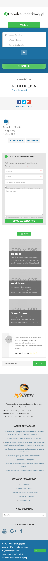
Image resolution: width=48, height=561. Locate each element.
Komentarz (11, 191)
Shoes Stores (19, 313)
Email (8, 176)
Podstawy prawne (24, 488)
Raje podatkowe (25, 500)
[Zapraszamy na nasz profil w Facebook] (21, 531)
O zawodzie (25, 484)
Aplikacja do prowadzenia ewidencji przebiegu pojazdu (24, 470)
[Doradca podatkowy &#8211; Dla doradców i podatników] (24, 14)
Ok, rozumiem (40, 551)
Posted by (19, 90)
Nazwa (9, 171)
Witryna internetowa (15, 182)
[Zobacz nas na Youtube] (4, 531)
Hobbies (16, 253)
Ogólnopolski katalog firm (25, 460)
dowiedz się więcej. (18, 557)
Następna (33, 140)
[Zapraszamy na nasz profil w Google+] (13, 531)
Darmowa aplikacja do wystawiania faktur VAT (24, 456)
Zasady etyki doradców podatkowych (24, 492)
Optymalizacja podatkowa (25, 496)
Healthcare (18, 283)
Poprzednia (16, 140)
